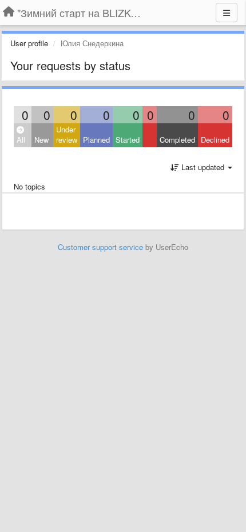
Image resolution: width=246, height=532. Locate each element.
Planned (96, 139)
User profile (29, 43)
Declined (215, 139)
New (41, 139)
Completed (177, 139)
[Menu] (226, 12)
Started (128, 139)
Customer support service (100, 246)
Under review (66, 135)
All (21, 139)
